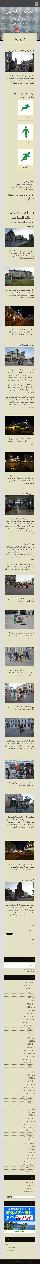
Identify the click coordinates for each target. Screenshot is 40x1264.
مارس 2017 (30, 1158)
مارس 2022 (30, 1007)
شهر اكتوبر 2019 (29, 1063)
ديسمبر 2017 (30, 1131)
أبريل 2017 (31, 1155)
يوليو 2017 (31, 1146)
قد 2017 (32, 1152)
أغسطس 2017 (30, 1143)
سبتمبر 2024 (30, 988)
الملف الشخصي (10, 1250)
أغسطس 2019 (30, 1069)
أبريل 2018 (31, 1118)
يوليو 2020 (31, 1035)
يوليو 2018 (31, 1109)
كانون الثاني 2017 (29, 1165)
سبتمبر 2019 (30, 1066)
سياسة (7, 1254)
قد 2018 (32, 1115)
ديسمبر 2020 (30, 1019)
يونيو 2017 (31, 1149)
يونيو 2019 (31, 1075)
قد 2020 (32, 1041)
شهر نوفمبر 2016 (29, 1171)
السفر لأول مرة (10, 1247)
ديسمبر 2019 (30, 1056)
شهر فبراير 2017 (29, 1161)
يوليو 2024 (31, 995)
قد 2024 (32, 1001)
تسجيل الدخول (30, 1182)
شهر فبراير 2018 (29, 1124)
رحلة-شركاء (9, 1262)
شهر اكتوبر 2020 (29, 1026)
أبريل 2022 (31, 1004)
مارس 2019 (30, 1084)
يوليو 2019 (31, 1072)
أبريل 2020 (31, 1044)
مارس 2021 (30, 1013)
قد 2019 (32, 1078)
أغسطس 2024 (30, 992)
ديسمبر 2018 (30, 1094)
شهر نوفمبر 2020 (29, 1022)
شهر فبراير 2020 (29, 1050)
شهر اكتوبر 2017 (29, 1137)
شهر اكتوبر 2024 (29, 985)
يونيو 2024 (31, 998)
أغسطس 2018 (30, 1106)
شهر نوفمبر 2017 (29, 1134)
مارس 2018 (30, 1121)
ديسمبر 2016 (30, 1168)
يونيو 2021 (31, 1010)
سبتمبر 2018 (30, 1103)
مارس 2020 (30, 1047)
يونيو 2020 (31, 1038)
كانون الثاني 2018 (29, 1127)
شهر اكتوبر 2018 (29, 1100)
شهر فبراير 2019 (29, 1087)
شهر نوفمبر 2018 (29, 1097)
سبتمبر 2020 (30, 1029)
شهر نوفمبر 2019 (29, 1060)
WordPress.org (29, 1191)
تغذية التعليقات (30, 1188)
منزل (6, 1244)
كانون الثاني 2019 (29, 1090)
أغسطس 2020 (30, 1032)
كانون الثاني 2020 (29, 1053)
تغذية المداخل (30, 1185)
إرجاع (32, 925)
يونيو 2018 (31, 1112)
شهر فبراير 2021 (29, 1016)
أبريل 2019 (31, 1081)
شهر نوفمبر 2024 (29, 982)
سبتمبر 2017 (30, 1140)
